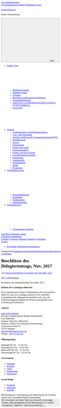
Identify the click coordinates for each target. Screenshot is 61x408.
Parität (15, 165)
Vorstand (16, 95)
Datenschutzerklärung (33, 405)
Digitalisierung (19, 140)
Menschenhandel (44, 251)
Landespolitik (18, 160)
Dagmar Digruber (13, 273)
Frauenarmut (18, 145)
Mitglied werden (19, 92)
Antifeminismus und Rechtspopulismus (30, 132)
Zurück (4, 241)
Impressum (12, 374)
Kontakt (10, 366)
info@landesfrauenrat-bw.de (14, 331)
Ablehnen (18, 405)
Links (9, 369)
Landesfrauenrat (8, 9)
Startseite (11, 363)
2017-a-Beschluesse (10, 278)
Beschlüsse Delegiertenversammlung (28, 97)
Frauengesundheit (20, 150)
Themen (10, 129)
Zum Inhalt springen (10, 2)
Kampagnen (17, 157)
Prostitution (17, 168)
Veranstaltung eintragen (22, 229)
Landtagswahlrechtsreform (25, 251)
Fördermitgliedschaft (21, 100)
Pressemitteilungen (20, 195)
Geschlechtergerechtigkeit (24, 155)
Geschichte (17, 108)
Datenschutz (12, 371)
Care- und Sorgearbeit (22, 135)
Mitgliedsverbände (20, 90)
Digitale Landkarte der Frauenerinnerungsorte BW (35, 137)
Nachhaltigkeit (19, 163)
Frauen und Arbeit (20, 147)
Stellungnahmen (19, 202)
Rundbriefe (17, 197)
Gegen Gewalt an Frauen (23, 152)
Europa (15, 142)
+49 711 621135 (15, 334)
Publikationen (18, 200)
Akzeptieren (7, 405)
